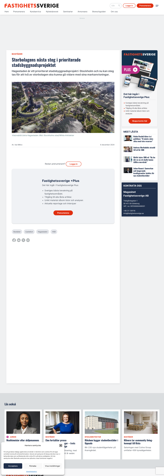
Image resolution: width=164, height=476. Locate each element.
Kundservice (35, 11)
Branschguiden (99, 11)
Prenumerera (19, 11)
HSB (54, 232)
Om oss (114, 11)
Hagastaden (42, 232)
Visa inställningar (52, 466)
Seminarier (68, 11)
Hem (7, 11)
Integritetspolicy (31, 471)
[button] (61, 445)
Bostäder (17, 54)
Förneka (32, 466)
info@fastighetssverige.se (133, 213)
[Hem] (32, 6)
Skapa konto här (139, 121)
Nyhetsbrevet (52, 11)
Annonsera (82, 11)
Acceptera (13, 466)
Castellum (29, 232)
